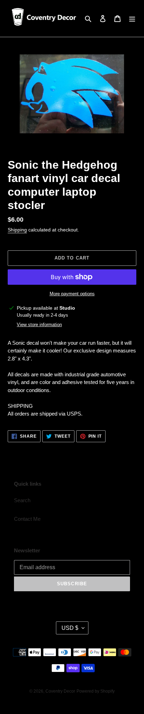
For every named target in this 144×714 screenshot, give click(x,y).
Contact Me (27, 519)
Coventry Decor (60, 691)
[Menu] (132, 18)
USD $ (70, 628)
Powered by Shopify (96, 691)
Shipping (17, 230)
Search (22, 500)
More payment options (72, 293)
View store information (39, 324)
